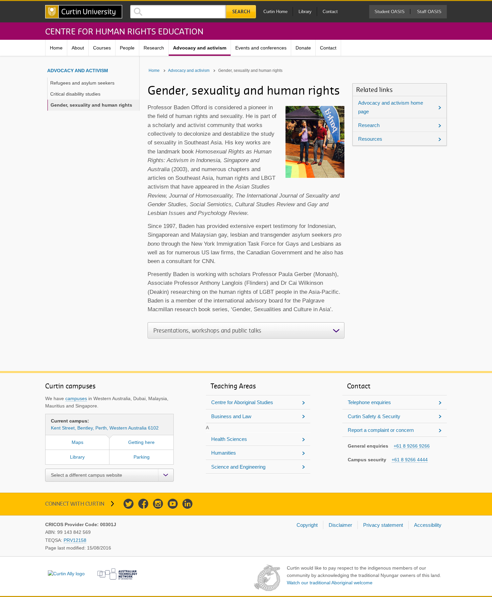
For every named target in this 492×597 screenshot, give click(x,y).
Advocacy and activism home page (390, 107)
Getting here (141, 442)
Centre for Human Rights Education (124, 31)
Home (56, 47)
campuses (76, 398)
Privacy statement (383, 525)
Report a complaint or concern (381, 430)
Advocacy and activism (199, 47)
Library (305, 11)
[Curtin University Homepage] (83, 11)
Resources (370, 139)
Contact (330, 11)
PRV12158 (75, 540)
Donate (303, 47)
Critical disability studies (75, 94)
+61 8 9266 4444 (410, 459)
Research (154, 47)
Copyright (307, 525)
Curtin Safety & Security (374, 416)
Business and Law (231, 416)
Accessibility (427, 525)
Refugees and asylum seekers (82, 83)
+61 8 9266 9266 (412, 446)
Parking (142, 457)
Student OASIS (390, 11)
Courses (102, 47)
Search (241, 12)
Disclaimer (340, 525)
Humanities (223, 453)
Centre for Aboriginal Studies (242, 402)
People (127, 47)
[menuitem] (56, 48)
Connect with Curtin (74, 503)
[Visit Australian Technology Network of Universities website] (117, 574)
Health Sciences (229, 439)
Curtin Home (275, 11)
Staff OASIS (429, 11)
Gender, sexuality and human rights (91, 105)
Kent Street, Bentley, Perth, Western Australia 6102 (105, 424)
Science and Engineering (238, 467)
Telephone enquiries (369, 402)
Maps (77, 442)
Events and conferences (260, 47)
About (78, 47)
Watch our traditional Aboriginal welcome (330, 582)
